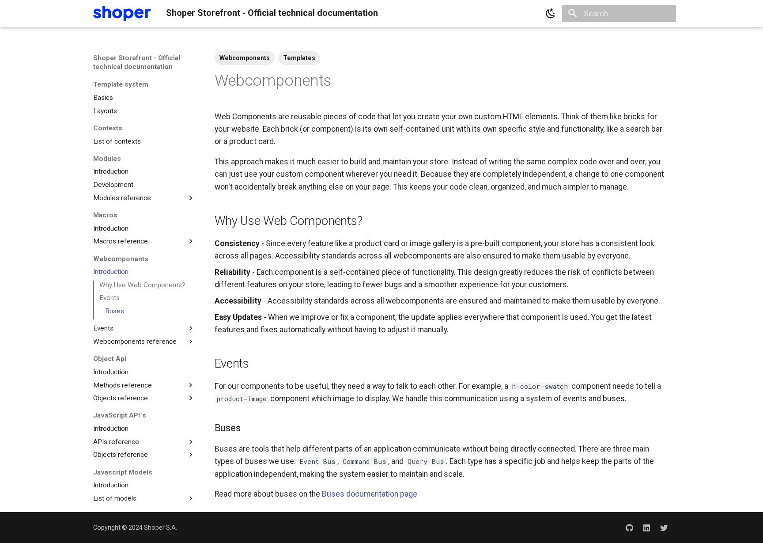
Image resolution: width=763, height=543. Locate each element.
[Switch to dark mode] (550, 13)
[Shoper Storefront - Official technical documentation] (122, 13)
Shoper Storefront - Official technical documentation (136, 62)
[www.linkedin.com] (646, 527)
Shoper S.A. (160, 527)
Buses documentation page (369, 494)
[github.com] (629, 527)
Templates (299, 57)
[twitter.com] (664, 527)
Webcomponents (244, 57)
